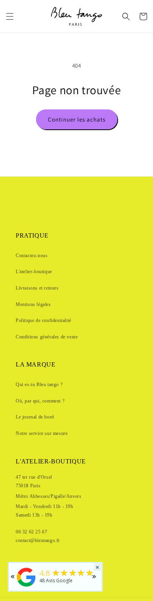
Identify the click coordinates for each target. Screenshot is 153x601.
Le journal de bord (35, 417)
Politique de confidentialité (43, 320)
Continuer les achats (77, 119)
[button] (9, 16)
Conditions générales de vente (47, 337)
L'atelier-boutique (34, 271)
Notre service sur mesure (41, 433)
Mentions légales (33, 304)
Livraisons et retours (37, 288)
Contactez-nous (31, 255)
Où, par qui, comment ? (40, 401)
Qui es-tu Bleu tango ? (39, 384)
